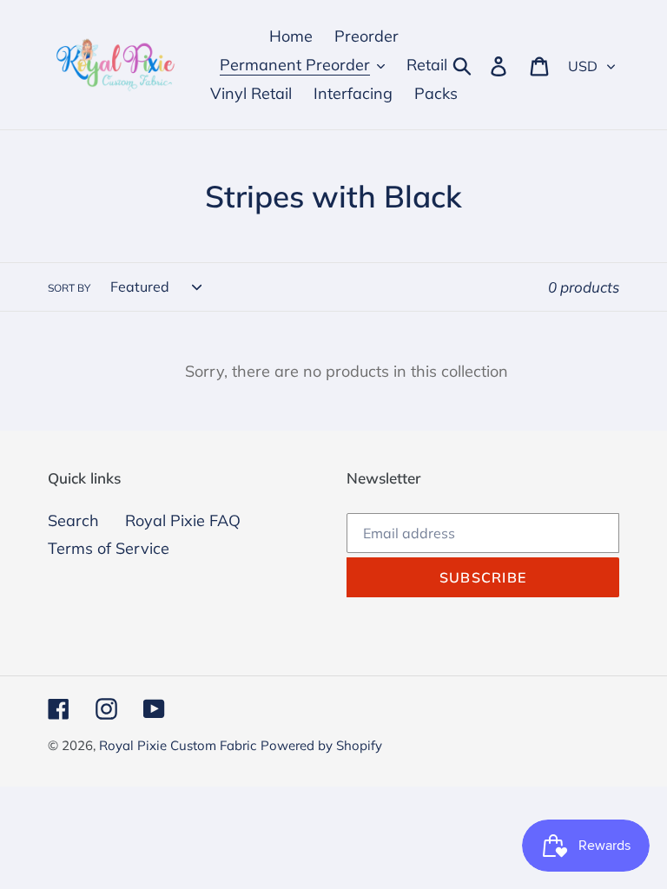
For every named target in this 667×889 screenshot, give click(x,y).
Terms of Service (108, 548)
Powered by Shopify (321, 745)
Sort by (69, 287)
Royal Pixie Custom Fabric (177, 745)
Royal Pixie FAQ (183, 520)
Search (73, 520)
